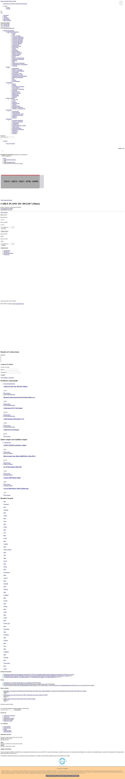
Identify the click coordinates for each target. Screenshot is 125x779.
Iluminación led (15, 103)
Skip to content (12, 1)
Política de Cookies (7, 720)
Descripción (6, 252)
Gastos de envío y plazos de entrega (7, 731)
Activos (14, 33)
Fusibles (14, 48)
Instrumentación (15, 91)
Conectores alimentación (17, 37)
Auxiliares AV (15, 124)
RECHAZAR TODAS (63, 775)
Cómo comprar (6, 726)
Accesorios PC (15, 111)
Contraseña (4, 372)
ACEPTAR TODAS (51, 775)
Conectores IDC (7, 442)
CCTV (13, 100)
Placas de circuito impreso (18, 58)
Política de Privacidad (8, 719)
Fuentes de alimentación (17, 77)
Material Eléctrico (16, 106)
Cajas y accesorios (16, 35)
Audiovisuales (15, 123)
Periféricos (14, 116)
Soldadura (14, 97)
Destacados (6, 15)
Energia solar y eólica (17, 73)
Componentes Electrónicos (12, 32)
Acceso (8, 7)
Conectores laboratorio (17, 42)
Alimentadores (15, 68)
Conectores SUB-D (7, 475)
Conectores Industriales (17, 39)
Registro (8, 8)
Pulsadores (14, 60)
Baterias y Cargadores (17, 69)
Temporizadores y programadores (19, 64)
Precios (5, 729)
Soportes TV (15, 132)
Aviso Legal (6, 717)
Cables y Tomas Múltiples (18, 71)
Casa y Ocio (15, 99)
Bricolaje (14, 85)
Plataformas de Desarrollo (18, 59)
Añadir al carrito (4, 231)
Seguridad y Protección (17, 107)
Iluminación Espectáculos (18, 129)
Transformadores (16, 81)
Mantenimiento (15, 95)
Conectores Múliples (17, 43)
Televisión (14, 133)
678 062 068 (6, 25)
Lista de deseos (4, 212)
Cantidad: (4, 227)
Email (2, 369)
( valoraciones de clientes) (7, 208)
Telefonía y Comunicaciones (18, 108)
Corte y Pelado (15, 87)
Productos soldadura (8, 453)
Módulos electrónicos (17, 52)
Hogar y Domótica (10, 98)
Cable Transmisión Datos (6, 200)
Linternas (14, 104)
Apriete (14, 84)
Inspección (14, 90)
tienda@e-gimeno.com (9, 28)
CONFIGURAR (74, 775)
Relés (13, 61)
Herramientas (9, 82)
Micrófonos (14, 130)
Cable (13, 34)
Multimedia (9, 119)
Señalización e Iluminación (18, 63)
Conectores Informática (17, 41)
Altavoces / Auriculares (17, 121)
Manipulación (15, 94)
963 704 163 (6, 24)
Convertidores (15, 72)
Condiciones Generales (8, 718)
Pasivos (14, 56)
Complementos (6, 250)
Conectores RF (15, 45)
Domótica (14, 102)
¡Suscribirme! (17, 709)
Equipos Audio (15, 126)
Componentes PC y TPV (18, 113)
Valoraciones (6, 254)
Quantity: (4, 243)
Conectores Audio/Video (17, 38)
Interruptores (15, 50)
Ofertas (5, 16)
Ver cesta (8, 143)
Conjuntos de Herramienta (18, 86)
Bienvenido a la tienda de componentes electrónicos (15, 3)
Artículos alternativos (8, 253)
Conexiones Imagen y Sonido (19, 125)
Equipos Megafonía (16, 128)
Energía (8, 67)
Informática (9, 110)
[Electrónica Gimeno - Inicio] (1, 11)
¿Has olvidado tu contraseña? (7, 377)
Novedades (6, 17)
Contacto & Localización (9, 715)
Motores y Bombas (16, 54)
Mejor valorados (7, 20)
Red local (14, 117)
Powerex (14, 80)
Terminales (14, 65)
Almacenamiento (16, 112)
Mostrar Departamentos (8, 30)
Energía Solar (15, 47)
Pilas (13, 78)
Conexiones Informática (17, 115)
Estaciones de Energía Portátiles (19, 76)
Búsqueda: (3, 135)
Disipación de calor (16, 46)
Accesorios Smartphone (17, 120)
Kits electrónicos (16, 51)
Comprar (13, 143)
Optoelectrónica (15, 55)
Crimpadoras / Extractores (18, 89)
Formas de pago (7, 727)
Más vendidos (6, 19)
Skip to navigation (5, 1)
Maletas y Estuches (16, 93)
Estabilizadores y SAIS (17, 74)
